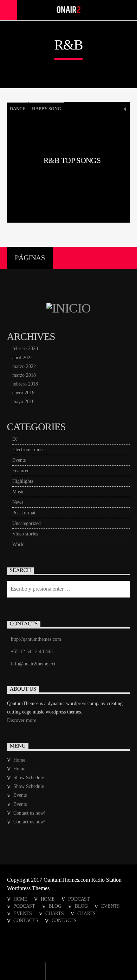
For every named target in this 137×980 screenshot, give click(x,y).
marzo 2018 (24, 375)
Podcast (79, 899)
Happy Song (46, 108)
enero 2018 (23, 392)
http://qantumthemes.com (36, 639)
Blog (54, 906)
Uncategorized (26, 523)
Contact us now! (29, 813)
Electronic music (29, 449)
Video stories (25, 534)
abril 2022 (22, 357)
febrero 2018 (25, 384)
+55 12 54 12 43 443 (32, 651)
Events (19, 460)
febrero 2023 (25, 348)
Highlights (22, 481)
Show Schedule (28, 777)
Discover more (21, 720)
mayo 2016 (23, 401)
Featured (21, 470)
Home (19, 760)
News (17, 502)
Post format (23, 512)
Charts (54, 913)
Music (18, 491)
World (18, 544)
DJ (15, 439)
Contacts (25, 920)
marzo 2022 (24, 366)
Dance (18, 108)
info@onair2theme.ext (33, 663)
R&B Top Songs (72, 160)
